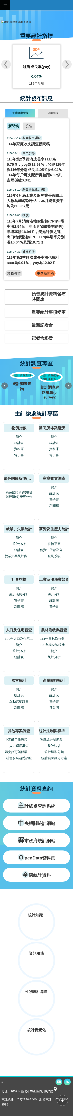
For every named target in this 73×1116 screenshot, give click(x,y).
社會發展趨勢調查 (19, 758)
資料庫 (19, 449)
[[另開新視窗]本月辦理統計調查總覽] (36, 22)
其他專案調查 (19, 731)
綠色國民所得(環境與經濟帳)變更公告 (19, 495)
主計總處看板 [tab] (20, 112)
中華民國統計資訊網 (42, 5)
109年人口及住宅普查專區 (19, 639)
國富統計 (19, 680)
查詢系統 (54, 556)
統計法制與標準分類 (55, 731)
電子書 (19, 455)
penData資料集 (37, 857)
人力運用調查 (19, 746)
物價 (25, 215)
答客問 (54, 707)
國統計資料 (36, 874)
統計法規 (54, 746)
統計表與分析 (19, 594)
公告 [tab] (29, 126)
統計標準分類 (54, 752)
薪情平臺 (54, 544)
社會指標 (19, 579)
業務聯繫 (14, 273)
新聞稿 (54, 505)
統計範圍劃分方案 (54, 758)
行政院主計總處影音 (59, 1082)
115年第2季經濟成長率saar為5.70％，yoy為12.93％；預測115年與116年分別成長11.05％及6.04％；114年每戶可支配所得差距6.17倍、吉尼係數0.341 (36, 167)
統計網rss (67, 1082)
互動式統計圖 (19, 701)
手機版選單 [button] (5, 5)
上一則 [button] (6, 64)
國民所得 (28, 153)
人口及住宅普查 (19, 630)
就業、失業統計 (19, 529)
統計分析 (19, 544)
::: (1, 19)
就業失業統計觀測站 (19, 556)
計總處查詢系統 (36, 805)
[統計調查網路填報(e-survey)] (50, 386)
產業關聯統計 (54, 680)
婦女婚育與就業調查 (19, 752)
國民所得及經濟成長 (55, 428)
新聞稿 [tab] (13, 126)
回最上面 (62, 1100)
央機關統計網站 (36, 822)
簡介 (19, 437)
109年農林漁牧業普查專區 (54, 645)
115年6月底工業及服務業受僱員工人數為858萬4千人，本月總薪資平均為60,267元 (35, 198)
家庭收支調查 (31, 138)
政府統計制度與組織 (54, 740)
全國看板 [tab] (52, 112)
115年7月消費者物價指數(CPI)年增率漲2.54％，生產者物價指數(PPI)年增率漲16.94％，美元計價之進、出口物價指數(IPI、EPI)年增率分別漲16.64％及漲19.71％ (36, 229)
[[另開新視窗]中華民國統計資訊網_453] (55, 1091)
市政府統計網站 (36, 840)
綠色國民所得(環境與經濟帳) (27, 478)
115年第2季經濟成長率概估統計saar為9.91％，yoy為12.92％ (33, 257)
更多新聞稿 (45, 273)
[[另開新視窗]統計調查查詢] (22, 382)
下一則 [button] (67, 64)
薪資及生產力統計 (54, 529)
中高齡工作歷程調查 (19, 740)
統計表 (19, 443)
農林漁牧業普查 (54, 630)
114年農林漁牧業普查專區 (54, 639)
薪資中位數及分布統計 (54, 550)
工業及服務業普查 (54, 579)
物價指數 (19, 428)
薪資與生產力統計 (34, 189)
